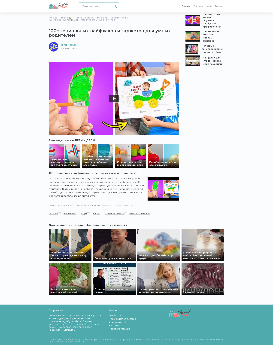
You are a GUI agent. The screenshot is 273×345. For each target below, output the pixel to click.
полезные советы (116, 213)
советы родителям (140, 213)
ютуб (86, 213)
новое (98, 213)
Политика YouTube (119, 328)
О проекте (115, 315)
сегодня (55, 213)
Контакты (114, 325)
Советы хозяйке (124, 205)
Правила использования (122, 319)
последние (72, 213)
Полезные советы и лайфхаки (94, 205)
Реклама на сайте (119, 322)
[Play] (114, 98)
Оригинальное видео (61, 205)
